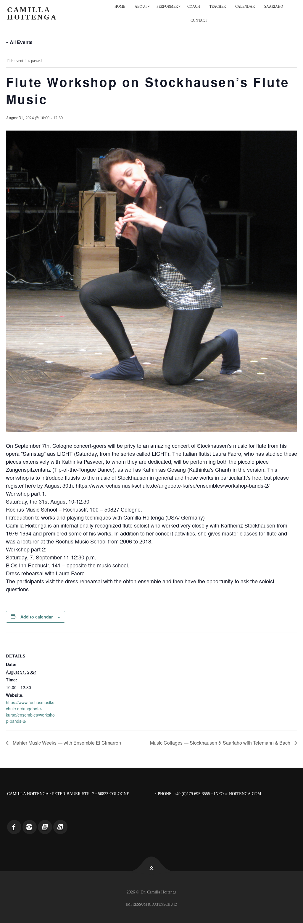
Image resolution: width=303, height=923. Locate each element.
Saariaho (273, 6)
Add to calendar (36, 617)
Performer (167, 6)
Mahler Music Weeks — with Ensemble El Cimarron (66, 742)
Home (120, 6)
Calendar (245, 6)
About (141, 6)
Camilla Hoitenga (32, 13)
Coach (193, 6)
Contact (199, 20)
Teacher (217, 6)
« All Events (19, 42)
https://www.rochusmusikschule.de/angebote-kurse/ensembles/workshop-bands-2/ (30, 711)
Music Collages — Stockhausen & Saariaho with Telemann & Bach (220, 742)
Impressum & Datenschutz (151, 904)
